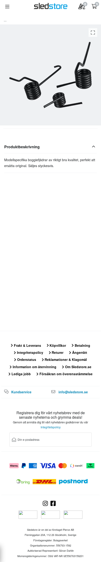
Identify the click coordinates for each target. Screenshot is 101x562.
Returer (57, 352)
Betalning (82, 345)
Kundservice (21, 392)
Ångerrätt (79, 352)
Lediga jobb (21, 373)
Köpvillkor (57, 345)
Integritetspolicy (29, 352)
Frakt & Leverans (27, 345)
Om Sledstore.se (77, 366)
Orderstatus (26, 359)
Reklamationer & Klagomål (65, 359)
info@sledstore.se (73, 392)
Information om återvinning (34, 366)
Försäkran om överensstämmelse (66, 373)
